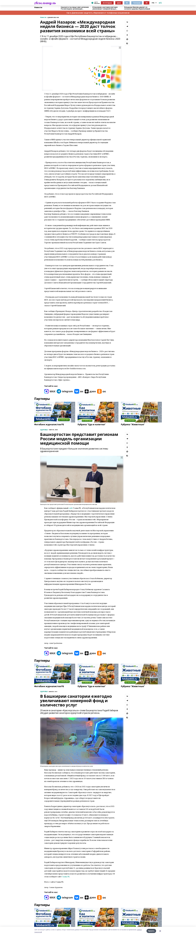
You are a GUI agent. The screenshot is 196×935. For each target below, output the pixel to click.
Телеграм (136, 3)
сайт (71, 508)
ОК (147, 3)
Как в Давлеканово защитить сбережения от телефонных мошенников (98, 13)
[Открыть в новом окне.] (49, 391)
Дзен (119, 3)
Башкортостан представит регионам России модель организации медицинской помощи (75, 8)
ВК (127, 3)
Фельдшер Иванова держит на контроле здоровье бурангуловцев (137, 8)
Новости (38, 7)
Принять (151, 931)
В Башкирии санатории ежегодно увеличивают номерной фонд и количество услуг (105, 8)
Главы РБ (66, 876)
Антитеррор (107, 3)
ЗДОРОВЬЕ (44, 430)
